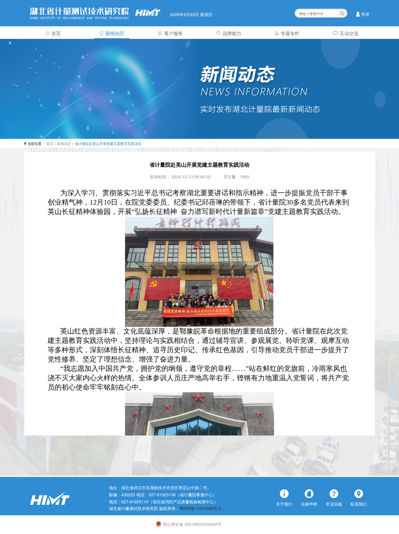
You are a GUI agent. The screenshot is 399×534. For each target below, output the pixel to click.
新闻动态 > (66, 143)
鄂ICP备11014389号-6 (200, 508)
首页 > (51, 143)
